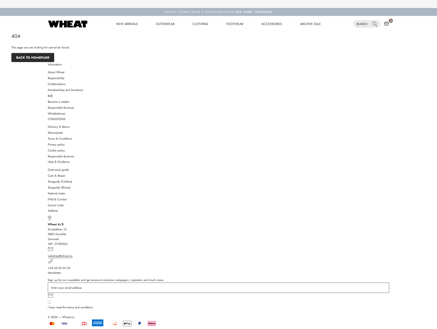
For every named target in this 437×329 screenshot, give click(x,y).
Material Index (56, 193)
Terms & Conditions (60, 138)
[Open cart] (386, 24)
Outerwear (165, 24)
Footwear (234, 24)
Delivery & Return (59, 127)
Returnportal (55, 133)
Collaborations (56, 84)
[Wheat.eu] (68, 24)
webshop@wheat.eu (60, 256)
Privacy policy (56, 144)
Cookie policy (56, 150)
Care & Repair (56, 175)
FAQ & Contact (57, 199)
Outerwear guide (58, 170)
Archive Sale (310, 24)
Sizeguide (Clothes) (60, 181)
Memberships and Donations (65, 90)
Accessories (271, 24)
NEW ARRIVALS (127, 24)
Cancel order (56, 205)
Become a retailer (58, 102)
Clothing (200, 24)
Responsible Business (61, 107)
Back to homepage (32, 57)
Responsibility (56, 78)
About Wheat (56, 72)
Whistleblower (57, 113)
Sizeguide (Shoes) (59, 187)
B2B (50, 96)
